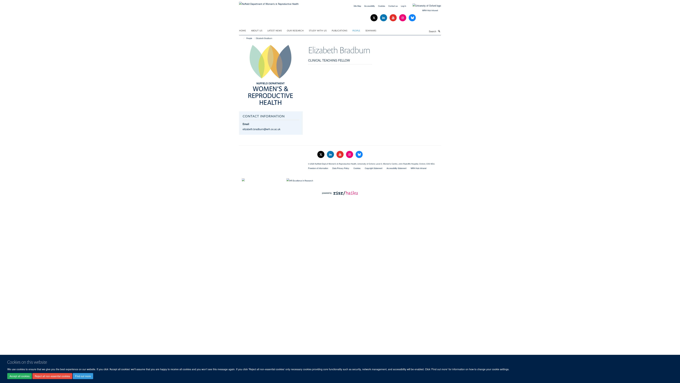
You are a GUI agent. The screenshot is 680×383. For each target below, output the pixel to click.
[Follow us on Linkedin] (384, 18)
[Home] (242, 38)
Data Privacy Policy (340, 168)
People (356, 30)
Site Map (357, 5)
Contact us (393, 5)
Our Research (295, 30)
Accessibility (369, 5)
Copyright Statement (373, 168)
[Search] (439, 31)
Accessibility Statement (396, 168)
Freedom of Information (318, 168)
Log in (403, 5)
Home (242, 30)
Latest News (274, 30)
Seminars (370, 30)
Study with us (318, 30)
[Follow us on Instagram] (403, 18)
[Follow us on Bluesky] (412, 18)
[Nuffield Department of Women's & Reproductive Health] (269, 2)
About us (256, 30)
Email (246, 124)
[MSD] (271, 162)
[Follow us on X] (374, 18)
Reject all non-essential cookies (52, 376)
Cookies (381, 5)
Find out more (83, 376)
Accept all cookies (20, 376)
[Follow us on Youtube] (393, 18)
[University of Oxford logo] (424, 6)
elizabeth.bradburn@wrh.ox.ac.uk (261, 129)
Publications (339, 30)
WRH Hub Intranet (430, 10)
